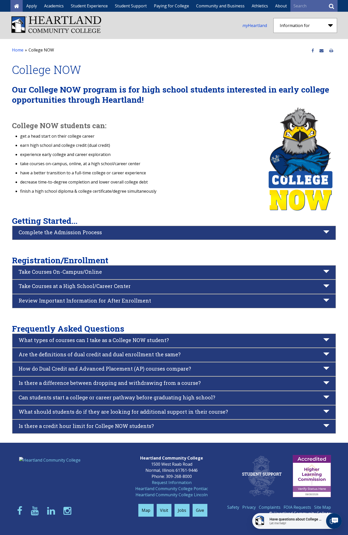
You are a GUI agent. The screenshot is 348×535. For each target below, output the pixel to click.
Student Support (131, 6)
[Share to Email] (321, 51)
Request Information (172, 482)
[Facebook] (21, 510)
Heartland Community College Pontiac (171, 488)
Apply (31, 6)
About (281, 6)
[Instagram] (68, 510)
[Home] (16, 6)
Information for (295, 25)
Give (200, 510)
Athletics (260, 6)
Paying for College (171, 6)
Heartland (255, 25)
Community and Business (220, 6)
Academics (54, 6)
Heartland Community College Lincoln (172, 495)
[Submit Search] (331, 6)
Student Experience (89, 6)
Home (17, 50)
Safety (233, 507)
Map (146, 510)
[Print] (331, 51)
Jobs (182, 510)
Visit (164, 510)
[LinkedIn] (52, 510)
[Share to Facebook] (313, 51)
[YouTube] (36, 510)
